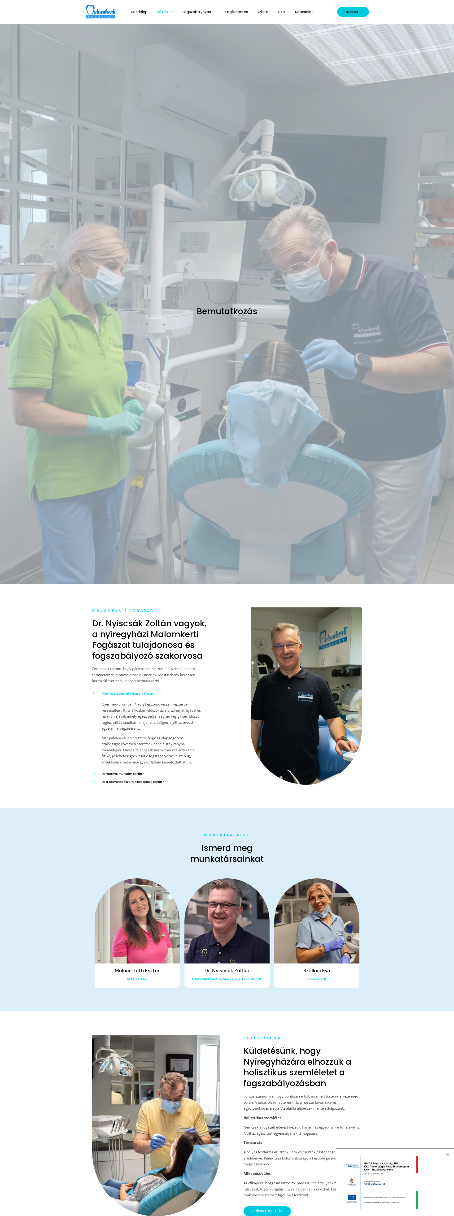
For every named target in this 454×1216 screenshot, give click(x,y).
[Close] (447, 1154)
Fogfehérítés (236, 11)
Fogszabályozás (197, 11)
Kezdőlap (139, 11)
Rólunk (162, 11)
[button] (151, 693)
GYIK (282, 11)
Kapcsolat (304, 11)
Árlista (263, 11)
